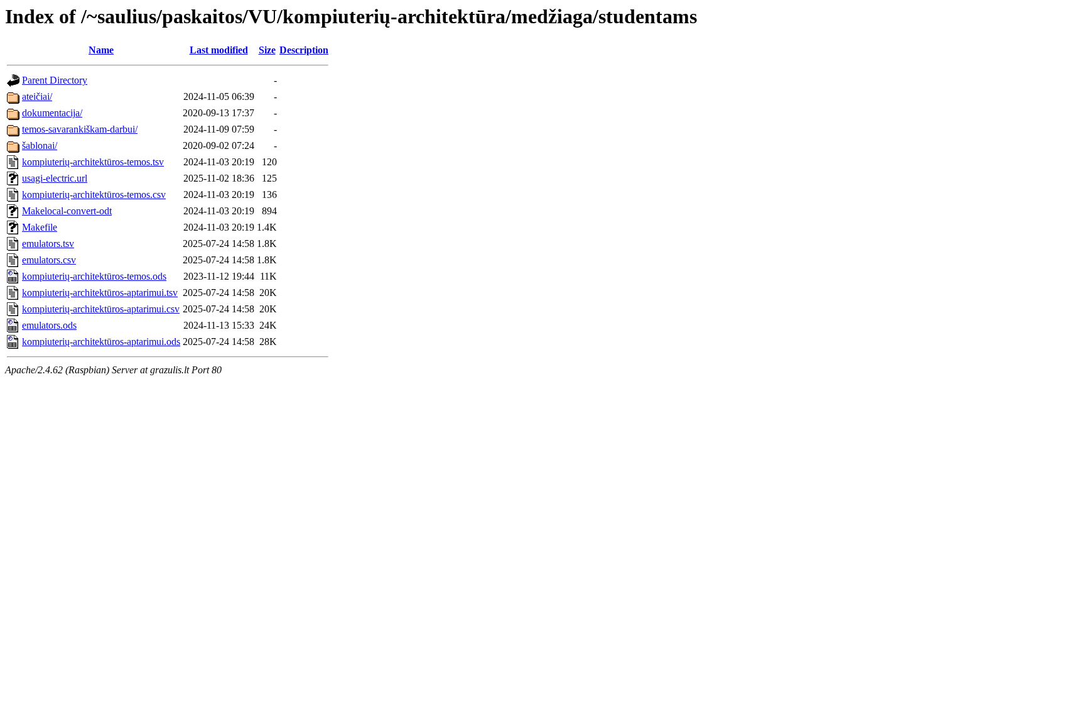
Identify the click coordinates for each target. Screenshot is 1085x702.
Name (101, 50)
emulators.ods (49, 325)
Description (303, 50)
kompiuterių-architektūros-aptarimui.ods (101, 341)
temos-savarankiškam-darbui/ (80, 129)
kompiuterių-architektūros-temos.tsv (93, 161)
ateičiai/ (37, 96)
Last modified (219, 50)
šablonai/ (39, 145)
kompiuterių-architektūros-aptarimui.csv (101, 309)
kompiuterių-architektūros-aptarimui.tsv (100, 292)
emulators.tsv (48, 243)
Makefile (39, 227)
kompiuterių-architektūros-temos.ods (94, 276)
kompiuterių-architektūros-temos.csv (94, 194)
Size (267, 50)
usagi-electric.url (54, 178)
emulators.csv (49, 260)
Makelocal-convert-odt (67, 211)
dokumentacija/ (52, 112)
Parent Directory (54, 80)
